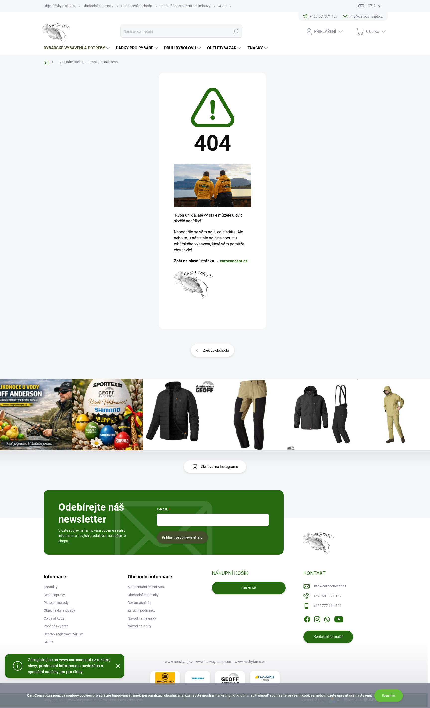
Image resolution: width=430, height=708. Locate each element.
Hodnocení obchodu (136, 6)
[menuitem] (77, 48)
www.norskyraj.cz (179, 662)
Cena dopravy (54, 595)
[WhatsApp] (327, 618)
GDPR (48, 642)
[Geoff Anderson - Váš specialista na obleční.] (230, 678)
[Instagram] (317, 618)
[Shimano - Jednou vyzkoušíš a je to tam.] (197, 678)
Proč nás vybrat (56, 626)
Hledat (236, 31)
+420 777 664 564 (327, 606)
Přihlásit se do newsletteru (182, 537)
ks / (248, 588)
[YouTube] (338, 618)
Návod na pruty (140, 626)
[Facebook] (307, 618)
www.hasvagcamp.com (213, 662)
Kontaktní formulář (328, 637)
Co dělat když (54, 618)
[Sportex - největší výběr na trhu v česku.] (165, 678)
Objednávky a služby (59, 6)
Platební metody (56, 603)
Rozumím (388, 695)
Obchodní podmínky (98, 6)
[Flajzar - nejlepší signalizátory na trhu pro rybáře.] (265, 678)
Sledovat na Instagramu (219, 467)
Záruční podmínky (141, 610)
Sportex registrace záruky (63, 634)
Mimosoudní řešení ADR (146, 587)
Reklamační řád (140, 603)
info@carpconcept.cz (329, 586)
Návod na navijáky (142, 618)
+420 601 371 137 (327, 596)
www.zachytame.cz (250, 662)
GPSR (222, 6)
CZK (371, 6)
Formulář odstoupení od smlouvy (185, 6)
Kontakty (51, 587)
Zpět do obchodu (216, 350)
